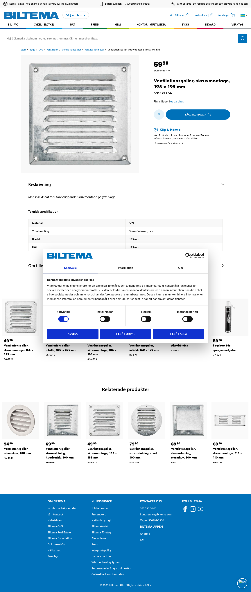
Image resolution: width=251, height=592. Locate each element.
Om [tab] (180, 267)
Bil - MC (13, 24)
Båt (72, 24)
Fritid (95, 24)
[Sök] (242, 38)
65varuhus (177, 101)
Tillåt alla (178, 333)
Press (95, 544)
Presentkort (99, 514)
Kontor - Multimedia (151, 24)
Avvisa (73, 333)
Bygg (185, 24)
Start (23, 49)
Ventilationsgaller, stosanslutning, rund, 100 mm (143, 453)
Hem (118, 24)
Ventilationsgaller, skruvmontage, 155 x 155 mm (18, 350)
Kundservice (102, 501)
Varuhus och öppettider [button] (62, 508)
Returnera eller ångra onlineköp (111, 568)
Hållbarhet (54, 550)
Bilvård (210, 24)
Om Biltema (57, 501)
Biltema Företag (101, 532)
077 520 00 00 (148, 508)
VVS (41, 49)
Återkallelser (99, 538)
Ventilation (52, 49)
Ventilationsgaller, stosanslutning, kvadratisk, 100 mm (60, 453)
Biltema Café (55, 526)
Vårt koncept (55, 514)
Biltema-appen (151, 526)
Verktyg (237, 24)
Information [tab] (125, 267)
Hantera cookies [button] (101, 556)
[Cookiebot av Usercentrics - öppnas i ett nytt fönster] (188, 256)
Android (145, 533)
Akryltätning (179, 345)
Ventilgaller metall (94, 49)
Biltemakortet (100, 526)
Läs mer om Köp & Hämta (167, 143)
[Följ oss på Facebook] (185, 509)
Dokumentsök (56, 544)
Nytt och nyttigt (101, 520)
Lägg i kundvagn (195, 114)
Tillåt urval (125, 333)
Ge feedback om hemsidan (108, 574)
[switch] (105, 319)
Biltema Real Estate (59, 532)
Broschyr (53, 556)
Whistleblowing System (106, 562)
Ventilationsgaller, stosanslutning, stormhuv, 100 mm (184, 453)
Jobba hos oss (100, 508)
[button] (244, 15)
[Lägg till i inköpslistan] (159, 114)
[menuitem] (13, 25)
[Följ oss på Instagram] (193, 509)
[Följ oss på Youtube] (200, 511)
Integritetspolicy (102, 550)
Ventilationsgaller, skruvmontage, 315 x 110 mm (101, 350)
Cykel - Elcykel (44, 24)
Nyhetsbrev (55, 520)
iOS (142, 540)
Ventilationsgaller (71, 49)
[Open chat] (242, 583)
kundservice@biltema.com (156, 514)
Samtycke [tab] (70, 267)
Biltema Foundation (60, 538)
